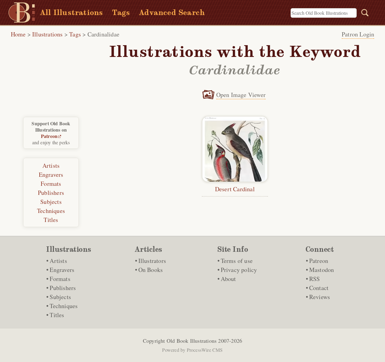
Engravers (51, 174)
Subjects (51, 202)
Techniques (51, 211)
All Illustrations (71, 12)
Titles (51, 220)
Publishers (51, 193)
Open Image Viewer (241, 95)
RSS (314, 279)
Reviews (319, 297)
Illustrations (47, 34)
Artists (51, 165)
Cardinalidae (103, 34)
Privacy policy (239, 270)
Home (18, 34)
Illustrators (152, 261)
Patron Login (358, 34)
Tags (121, 12)
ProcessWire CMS (205, 350)
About (228, 279)
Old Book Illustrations (192, 340)
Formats (51, 183)
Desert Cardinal (235, 189)
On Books (150, 270)
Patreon (49, 136)
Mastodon (321, 270)
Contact (318, 288)
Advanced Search (172, 12)
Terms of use (237, 261)
